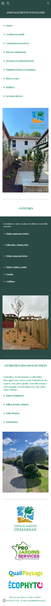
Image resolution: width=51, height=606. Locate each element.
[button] (3, 3)
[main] (25, 12)
